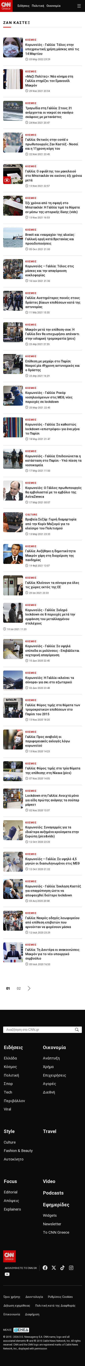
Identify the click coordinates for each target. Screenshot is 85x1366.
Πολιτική (38, 6)
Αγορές (49, 1083)
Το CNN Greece (56, 1232)
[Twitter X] (53, 1267)
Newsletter (52, 1224)
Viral (7, 1109)
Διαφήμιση (32, 1314)
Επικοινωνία (12, 1314)
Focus (10, 1181)
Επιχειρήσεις (54, 1075)
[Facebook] (45, 1267)
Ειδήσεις (23, 6)
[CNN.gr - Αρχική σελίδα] (9, 1256)
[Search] (76, 1029)
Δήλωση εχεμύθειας (17, 1305)
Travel (49, 1131)
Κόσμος (10, 1066)
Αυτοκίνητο (14, 1159)
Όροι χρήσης (12, 1297)
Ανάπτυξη (51, 1058)
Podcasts (53, 1193)
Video (49, 1181)
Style (9, 1131)
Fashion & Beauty (18, 1150)
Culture (10, 1142)
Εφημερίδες (56, 1205)
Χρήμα (48, 1066)
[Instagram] (71, 1267)
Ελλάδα (10, 1058)
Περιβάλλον (14, 1101)
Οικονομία (53, 6)
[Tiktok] (62, 1267)
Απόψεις (11, 1200)
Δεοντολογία (34, 1297)
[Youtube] (7, 1274)
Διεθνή (49, 1092)
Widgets (50, 1215)
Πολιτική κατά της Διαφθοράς (55, 1305)
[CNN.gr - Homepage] (6, 6)
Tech (8, 1092)
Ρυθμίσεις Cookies (60, 1297)
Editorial (10, 1192)
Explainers (12, 1209)
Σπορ (8, 1083)
